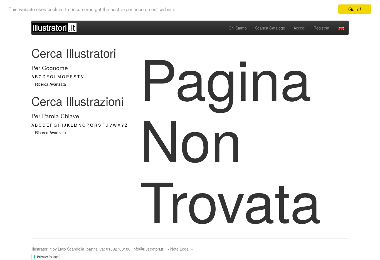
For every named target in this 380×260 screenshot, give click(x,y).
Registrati (322, 28)
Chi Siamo (238, 28)
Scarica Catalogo (270, 28)
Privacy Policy (47, 257)
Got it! (354, 9)
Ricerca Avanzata (50, 84)
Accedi (299, 28)
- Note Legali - (180, 249)
